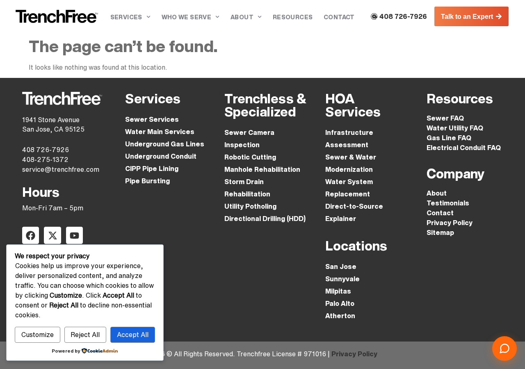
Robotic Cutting (250, 157)
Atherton (340, 316)
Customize (37, 334)
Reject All (85, 334)
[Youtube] (74, 235)
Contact (339, 17)
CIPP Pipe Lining (151, 168)
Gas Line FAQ (449, 138)
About (242, 17)
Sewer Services (152, 119)
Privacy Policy (449, 223)
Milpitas (338, 291)
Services (126, 17)
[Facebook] (30, 235)
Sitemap (440, 232)
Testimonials (448, 203)
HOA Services (353, 105)
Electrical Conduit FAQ (464, 148)
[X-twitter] (52, 235)
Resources (293, 17)
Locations (356, 245)
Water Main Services (159, 132)
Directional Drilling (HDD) (265, 218)
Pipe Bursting (147, 181)
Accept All (132, 334)
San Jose (340, 266)
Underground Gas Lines (164, 144)
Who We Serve (187, 17)
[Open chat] (504, 348)
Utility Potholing (250, 206)
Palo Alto (339, 303)
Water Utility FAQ (455, 128)
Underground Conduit (160, 156)
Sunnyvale (342, 279)
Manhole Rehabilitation (262, 169)
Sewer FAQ (445, 118)
